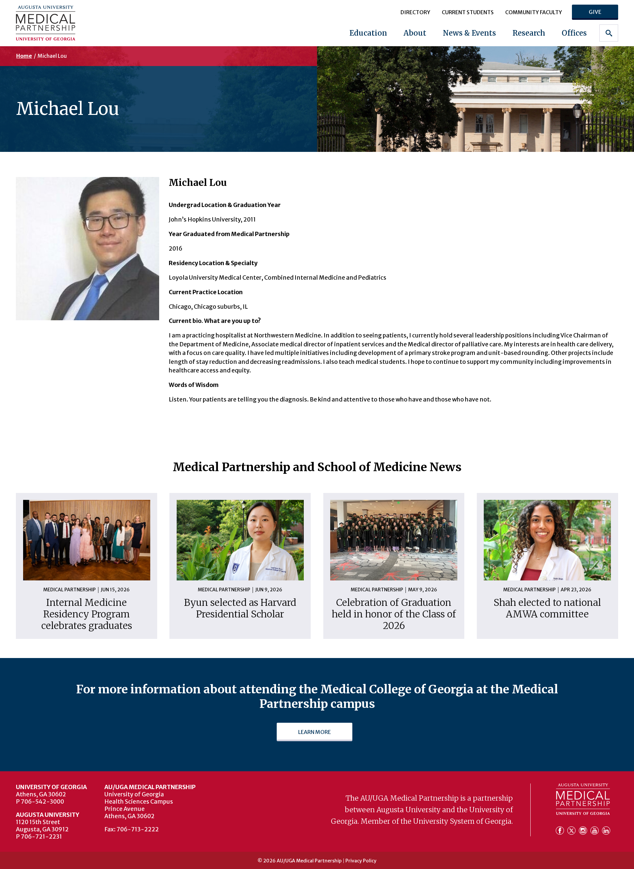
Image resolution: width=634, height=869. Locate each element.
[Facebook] (561, 830)
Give (595, 12)
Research (528, 33)
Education (368, 33)
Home (24, 55)
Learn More (314, 732)
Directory (415, 12)
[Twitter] (572, 830)
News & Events (469, 33)
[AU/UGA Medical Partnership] (69, 23)
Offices (574, 33)
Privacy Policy (360, 860)
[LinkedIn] (606, 830)
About (415, 33)
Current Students (468, 12)
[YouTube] (595, 830)
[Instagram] (584, 830)
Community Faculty (533, 12)
